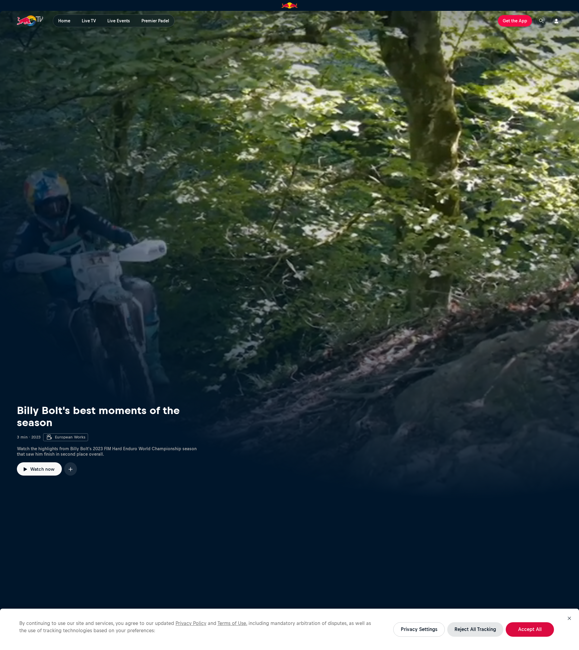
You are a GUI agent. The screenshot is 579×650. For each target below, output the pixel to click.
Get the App (515, 20)
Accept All (530, 629)
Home (64, 20)
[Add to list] (70, 468)
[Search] (541, 21)
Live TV (89, 20)
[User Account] (556, 21)
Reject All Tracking (475, 629)
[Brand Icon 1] (290, 5)
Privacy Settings (419, 629)
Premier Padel (155, 20)
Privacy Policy (191, 623)
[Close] (569, 618)
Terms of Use (231, 623)
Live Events (118, 20)
